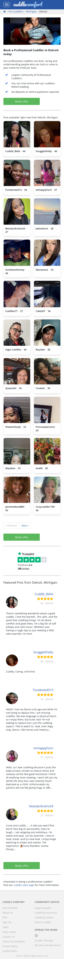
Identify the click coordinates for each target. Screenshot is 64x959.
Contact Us (9, 936)
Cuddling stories (44, 917)
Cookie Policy (10, 951)
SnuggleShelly (43, 652)
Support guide (43, 907)
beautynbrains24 (41, 806)
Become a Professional (47, 945)
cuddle (27, 4)
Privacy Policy (10, 946)
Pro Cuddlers (16, 11)
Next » (25, 525)
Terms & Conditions (14, 941)
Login (6, 926)
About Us (8, 912)
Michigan (31, 11)
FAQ (5, 917)
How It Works (10, 907)
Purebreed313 (43, 690)
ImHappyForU (43, 748)
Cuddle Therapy (44, 940)
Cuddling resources (46, 912)
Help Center (9, 932)
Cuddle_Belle (44, 594)
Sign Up (7, 922)
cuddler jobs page (23, 885)
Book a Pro (21, 101)
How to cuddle (43, 922)
